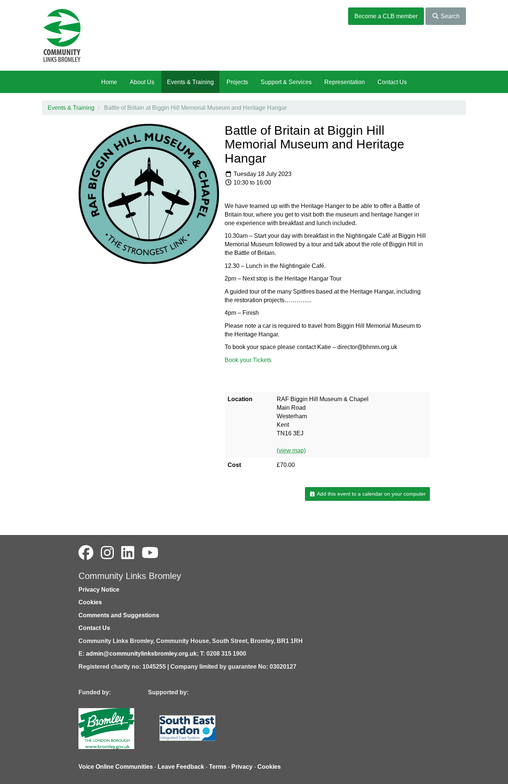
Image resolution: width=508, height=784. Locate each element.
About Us (142, 82)
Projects (237, 82)
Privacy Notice (98, 589)
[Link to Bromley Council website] (117, 728)
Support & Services (286, 82)
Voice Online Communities (115, 767)
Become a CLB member (386, 16)
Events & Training (190, 82)
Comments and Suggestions (118, 615)
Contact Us (392, 82)
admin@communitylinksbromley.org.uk (141, 653)
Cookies (90, 602)
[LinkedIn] (127, 553)
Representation (344, 82)
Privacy (242, 767)
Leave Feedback (181, 767)
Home (109, 82)
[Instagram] (107, 553)
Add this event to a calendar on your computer (371, 494)
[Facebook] (85, 553)
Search (449, 16)
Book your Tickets (248, 360)
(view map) (291, 450)
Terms (217, 767)
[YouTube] (150, 553)
